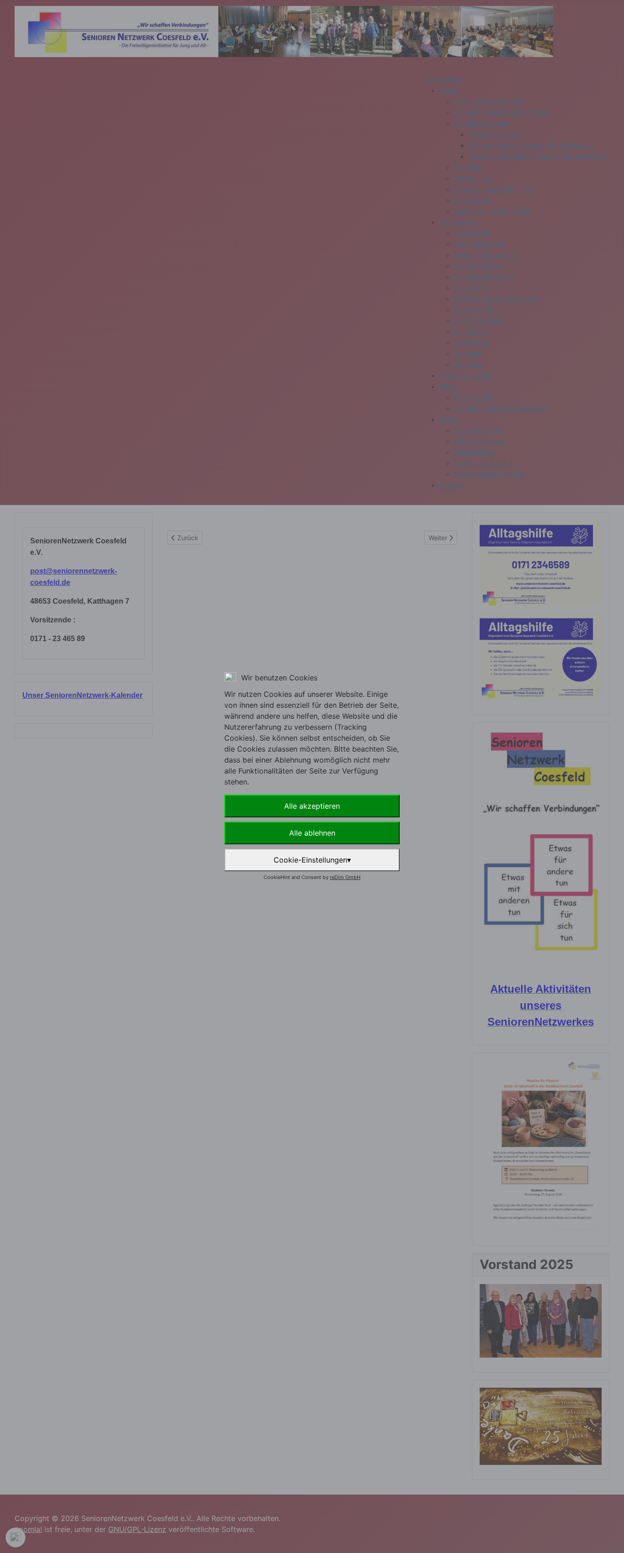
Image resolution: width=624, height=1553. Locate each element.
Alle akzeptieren (312, 806)
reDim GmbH (345, 877)
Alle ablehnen (312, 832)
